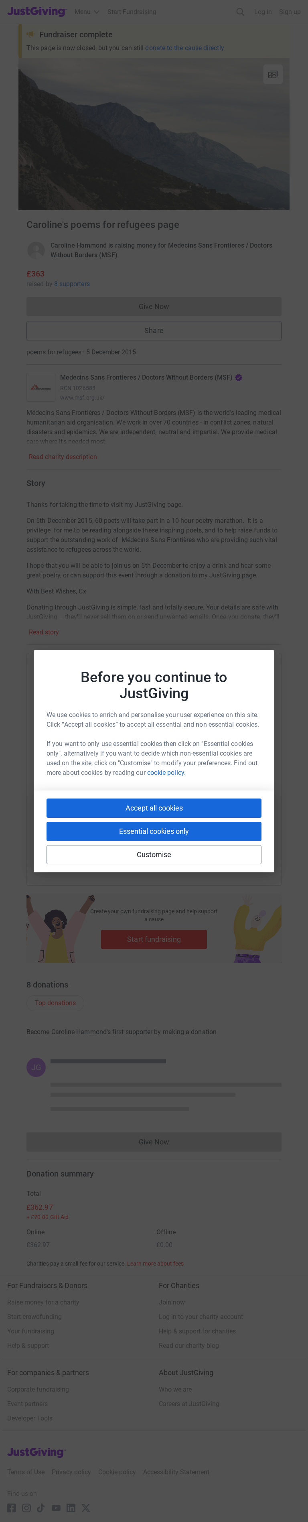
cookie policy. (166, 772)
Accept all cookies (154, 808)
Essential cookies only (154, 831)
